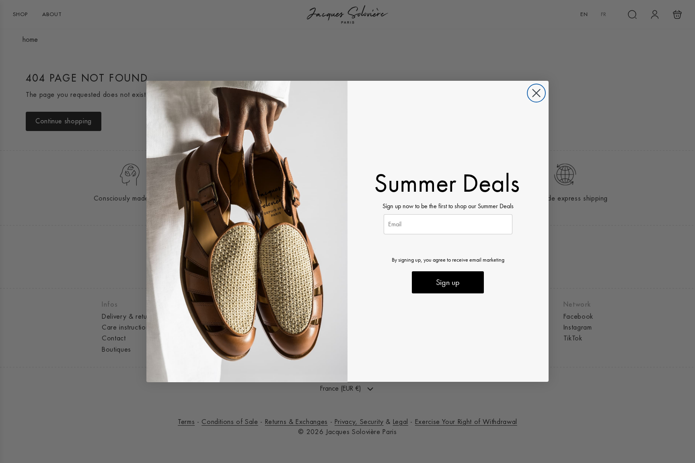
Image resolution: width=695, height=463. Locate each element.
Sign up (448, 282)
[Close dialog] (536, 93)
